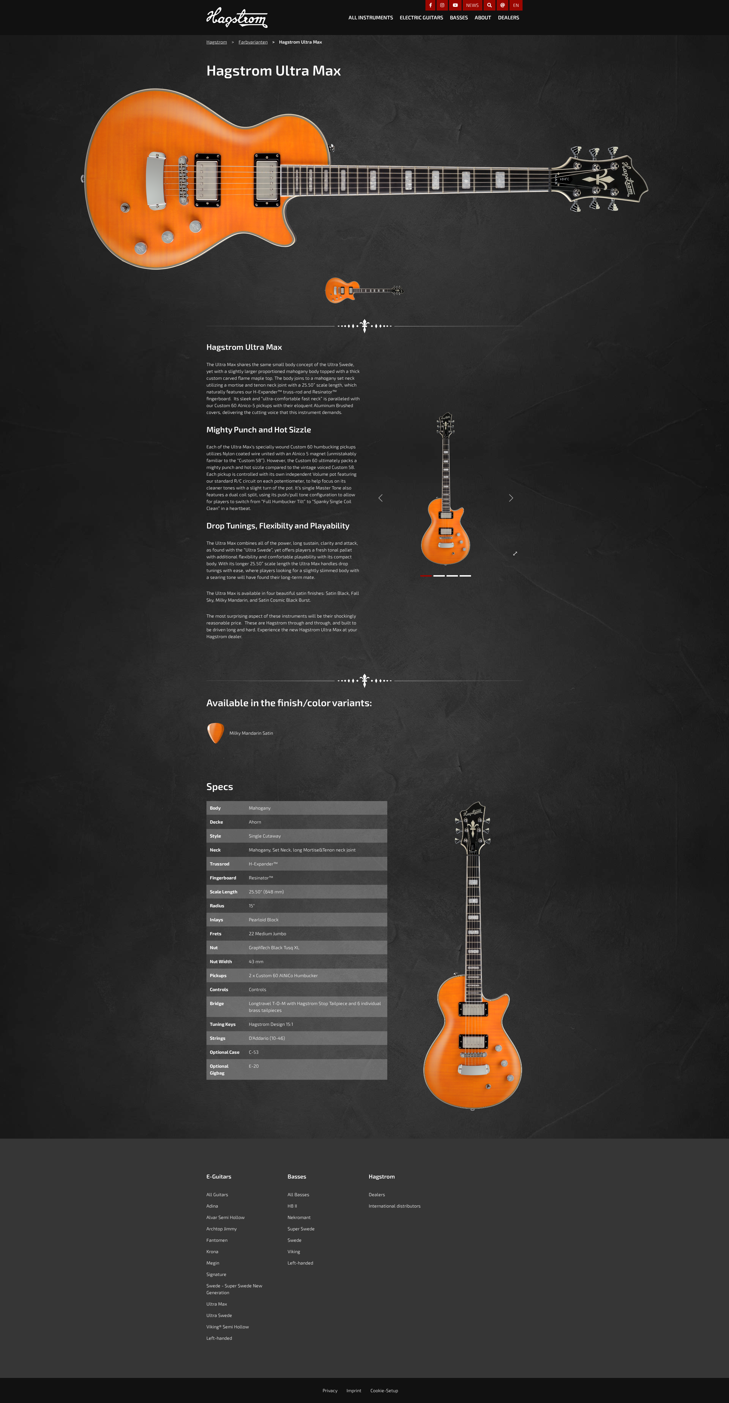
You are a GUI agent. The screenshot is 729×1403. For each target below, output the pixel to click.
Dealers (508, 17)
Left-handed (219, 1338)
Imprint (354, 1390)
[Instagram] (442, 5)
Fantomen (217, 1240)
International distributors (395, 1205)
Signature (216, 1274)
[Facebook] (430, 5)
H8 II (292, 1205)
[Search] (489, 5)
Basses (459, 17)
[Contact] (503, 5)
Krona (212, 1251)
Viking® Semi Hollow (227, 1326)
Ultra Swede (219, 1315)
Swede (295, 1240)
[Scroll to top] (715, 1389)
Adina (212, 1205)
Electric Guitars (421, 17)
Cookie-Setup (384, 1390)
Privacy (330, 1390)
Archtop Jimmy (221, 1228)
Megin (212, 1262)
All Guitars (217, 1194)
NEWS (472, 5)
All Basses (298, 1194)
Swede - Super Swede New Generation (234, 1289)
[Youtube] (455, 5)
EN (516, 5)
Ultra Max (216, 1303)
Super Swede (301, 1228)
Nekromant (299, 1217)
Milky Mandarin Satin (251, 733)
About (483, 17)
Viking (294, 1251)
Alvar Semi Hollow (225, 1217)
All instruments (371, 17)
